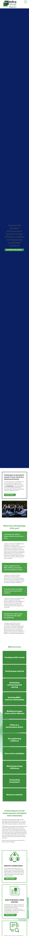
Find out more (10, 878)
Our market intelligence (13, 249)
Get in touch (9, 495)
